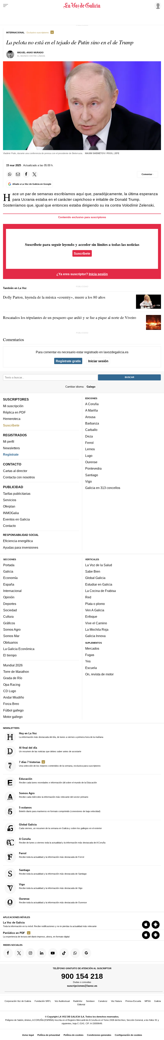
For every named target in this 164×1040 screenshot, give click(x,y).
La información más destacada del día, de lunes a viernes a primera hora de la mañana (61, 735)
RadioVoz (77, 1001)
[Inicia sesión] (157, 5)
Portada (8, 565)
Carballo (91, 430)
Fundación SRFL (43, 1001)
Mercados (92, 648)
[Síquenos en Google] (86, 953)
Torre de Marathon (16, 671)
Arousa (90, 417)
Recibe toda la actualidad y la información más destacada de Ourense (53, 900)
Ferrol (89, 442)
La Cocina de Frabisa (100, 591)
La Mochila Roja (96, 629)
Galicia (8, 571)
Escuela (91, 668)
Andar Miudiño (13, 697)
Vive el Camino (96, 623)
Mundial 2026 (13, 665)
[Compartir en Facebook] (26, 174)
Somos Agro (12, 629)
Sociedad (10, 610)
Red (88, 597)
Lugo (88, 455)
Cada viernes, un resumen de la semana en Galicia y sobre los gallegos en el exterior (60, 826)
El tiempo (10, 655)
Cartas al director (15, 471)
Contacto (9, 526)
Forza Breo (11, 704)
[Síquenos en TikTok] (64, 953)
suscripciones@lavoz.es (82, 986)
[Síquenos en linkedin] (41, 953)
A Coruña (92, 404)
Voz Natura (116, 1001)
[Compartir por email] (18, 174)
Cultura (8, 616)
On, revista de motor (99, 674)
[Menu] (6, 6)
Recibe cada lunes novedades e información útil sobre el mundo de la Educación (58, 781)
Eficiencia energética (18, 541)
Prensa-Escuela (133, 1001)
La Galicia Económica (18, 649)
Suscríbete (82, 253)
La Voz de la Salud (98, 565)
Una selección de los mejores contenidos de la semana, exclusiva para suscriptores (60, 764)
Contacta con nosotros (19, 477)
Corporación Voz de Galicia (18, 1001)
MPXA (148, 1001)
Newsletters (11, 448)
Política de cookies (73, 1035)
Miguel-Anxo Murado (30, 52)
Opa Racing (11, 684)
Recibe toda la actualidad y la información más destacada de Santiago (53, 872)
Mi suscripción (13, 406)
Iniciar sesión (98, 361)
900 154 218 (82, 976)
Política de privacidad (48, 1035)
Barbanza (92, 423)
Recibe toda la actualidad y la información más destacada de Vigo (50, 886)
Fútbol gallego (13, 710)
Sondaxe (90, 1001)
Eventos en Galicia (16, 519)
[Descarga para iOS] (146, 925)
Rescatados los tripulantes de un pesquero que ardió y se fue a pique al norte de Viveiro (69, 317)
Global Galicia (95, 578)
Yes (88, 661)
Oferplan (9, 506)
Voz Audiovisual (62, 1001)
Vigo (88, 481)
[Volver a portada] (82, 6)
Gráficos (9, 623)
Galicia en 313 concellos (102, 488)
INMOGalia (11, 513)
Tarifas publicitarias (16, 493)
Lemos (90, 449)
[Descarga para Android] (156, 925)
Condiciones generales (99, 1035)
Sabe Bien (92, 571)
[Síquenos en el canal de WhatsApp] (75, 953)
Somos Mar (11, 636)
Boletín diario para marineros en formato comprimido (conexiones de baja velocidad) (59, 809)
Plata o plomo (95, 604)
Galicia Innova (95, 636)
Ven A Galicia (94, 610)
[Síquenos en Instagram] (30, 953)
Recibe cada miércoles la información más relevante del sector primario (53, 795)
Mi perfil (8, 441)
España (8, 584)
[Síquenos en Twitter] (19, 953)
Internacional (12, 591)
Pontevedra (93, 468)
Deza (89, 436)
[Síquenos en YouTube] (53, 953)
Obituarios (10, 642)
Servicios (9, 500)
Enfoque (91, 616)
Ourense (91, 462)
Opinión (8, 597)
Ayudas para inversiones (20, 547)
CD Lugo (9, 691)
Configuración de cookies (128, 1035)
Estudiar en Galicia (98, 584)
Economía (10, 578)
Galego (91, 386)
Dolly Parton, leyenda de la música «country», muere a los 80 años (54, 297)
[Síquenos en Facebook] (8, 953)
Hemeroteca (11, 419)
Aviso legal (28, 1035)
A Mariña (91, 410)
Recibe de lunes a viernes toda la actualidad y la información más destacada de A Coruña (62, 840)
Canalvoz (102, 1001)
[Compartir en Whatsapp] (9, 174)
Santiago (91, 475)
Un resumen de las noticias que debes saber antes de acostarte (50, 749)
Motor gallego (13, 716)
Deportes (9, 604)
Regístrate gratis (68, 361)
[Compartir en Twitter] (34, 174)
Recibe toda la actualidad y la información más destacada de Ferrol (51, 855)
